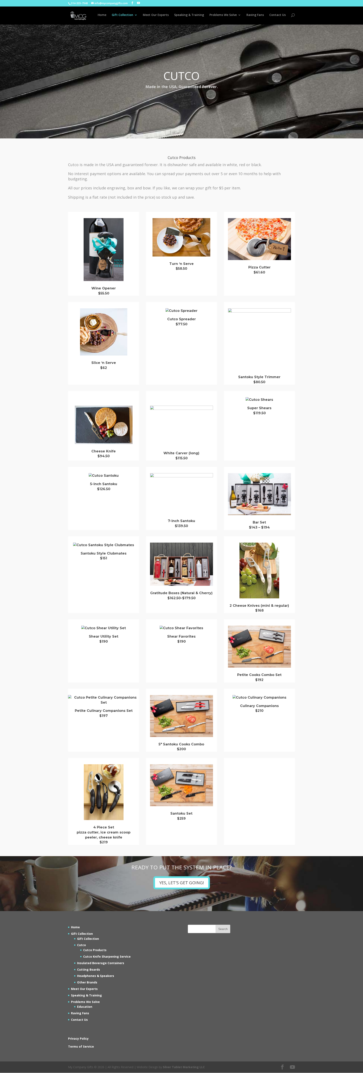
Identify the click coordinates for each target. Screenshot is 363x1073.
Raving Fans (255, 15)
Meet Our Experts (156, 15)
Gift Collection (122, 15)
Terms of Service (81, 1046)
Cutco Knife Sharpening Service (107, 956)
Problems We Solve (223, 15)
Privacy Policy (78, 1038)
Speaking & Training (189, 15)
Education (84, 1007)
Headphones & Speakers (95, 976)
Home (102, 15)
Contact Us (277, 15)
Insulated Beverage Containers (100, 963)
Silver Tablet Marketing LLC (184, 1067)
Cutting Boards (88, 969)
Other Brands (87, 982)
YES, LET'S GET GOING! (181, 882)
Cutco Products (95, 950)
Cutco (81, 945)
